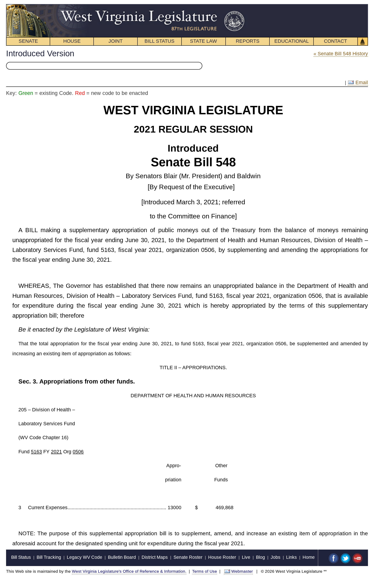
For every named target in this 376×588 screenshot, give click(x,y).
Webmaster (242, 571)
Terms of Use (204, 571)
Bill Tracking (49, 557)
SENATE (28, 41)
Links (291, 557)
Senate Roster (188, 557)
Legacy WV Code (84, 557)
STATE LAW (203, 41)
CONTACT (335, 41)
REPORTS (247, 41)
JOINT (115, 41)
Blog (260, 557)
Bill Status (21, 557)
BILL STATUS (159, 41)
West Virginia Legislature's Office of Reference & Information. (129, 571)
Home (309, 557)
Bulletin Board (122, 557)
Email (361, 82)
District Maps (155, 557)
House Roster (222, 557)
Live (246, 557)
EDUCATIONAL (291, 41)
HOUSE (72, 41)
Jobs (275, 557)
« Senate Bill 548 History (341, 53)
